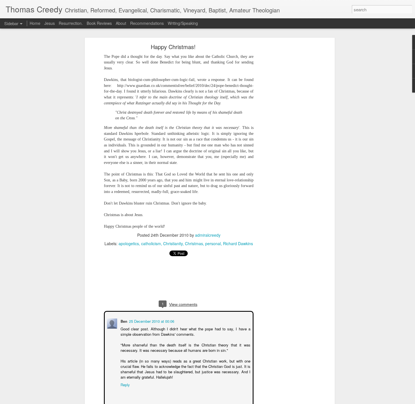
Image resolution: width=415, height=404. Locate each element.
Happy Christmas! (173, 47)
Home (35, 23)
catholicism (151, 243)
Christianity (173, 243)
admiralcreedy (207, 235)
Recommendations (147, 23)
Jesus (49, 23)
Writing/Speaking (183, 23)
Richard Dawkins (238, 243)
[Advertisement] (284, 134)
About (121, 23)
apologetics (129, 243)
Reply (124, 384)
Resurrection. (71, 23)
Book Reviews (99, 23)
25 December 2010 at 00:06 (151, 320)
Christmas (194, 243)
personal (213, 243)
